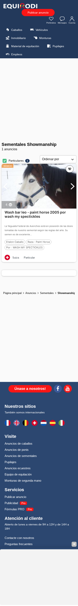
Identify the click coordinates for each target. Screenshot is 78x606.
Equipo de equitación (18, 474)
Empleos (16, 54)
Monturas (44, 38)
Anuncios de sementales (21, 456)
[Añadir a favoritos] (70, 169)
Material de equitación (24, 46)
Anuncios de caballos (18, 443)
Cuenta (72, 23)
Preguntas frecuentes (19, 544)
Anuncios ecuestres (18, 468)
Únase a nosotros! (30, 389)
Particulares (16, 160)
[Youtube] (68, 389)
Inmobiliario (18, 38)
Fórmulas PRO (14, 509)
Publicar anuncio (38, 12)
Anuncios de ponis (17, 449)
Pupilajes (58, 46)
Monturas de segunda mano (23, 480)
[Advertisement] (39, 100)
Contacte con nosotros (19, 538)
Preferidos (51, 23)
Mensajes (62, 23)
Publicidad (11, 503)
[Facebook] (58, 389)
